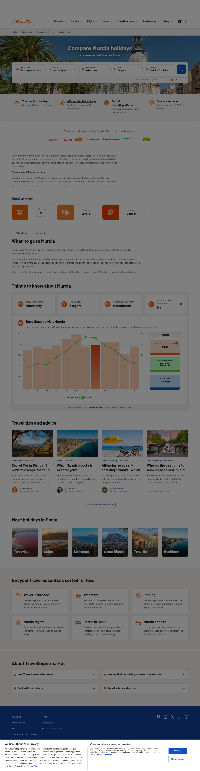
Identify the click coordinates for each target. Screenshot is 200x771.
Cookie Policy (33, 766)
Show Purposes (177, 759)
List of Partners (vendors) (101, 755)
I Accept (177, 751)
